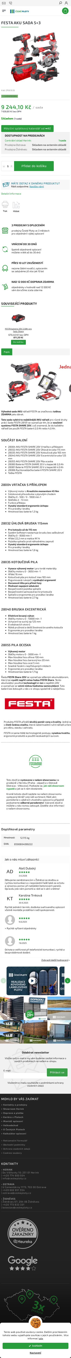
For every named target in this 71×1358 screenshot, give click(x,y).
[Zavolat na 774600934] (11, 3)
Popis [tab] (7, 351)
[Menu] (4, 10)
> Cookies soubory (11, 1152)
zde (41, 1338)
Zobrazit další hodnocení (54, 960)
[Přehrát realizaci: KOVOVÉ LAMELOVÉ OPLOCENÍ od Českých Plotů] (32, 981)
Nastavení (35, 1353)
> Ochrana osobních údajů (15, 1148)
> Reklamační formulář (14, 1140)
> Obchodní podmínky (13, 1144)
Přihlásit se (57, 1072)
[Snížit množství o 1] (3, 166)
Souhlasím (37, 1345)
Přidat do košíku (34, 166)
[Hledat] (60, 3)
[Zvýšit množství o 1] (11, 166)
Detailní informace (11, 193)
